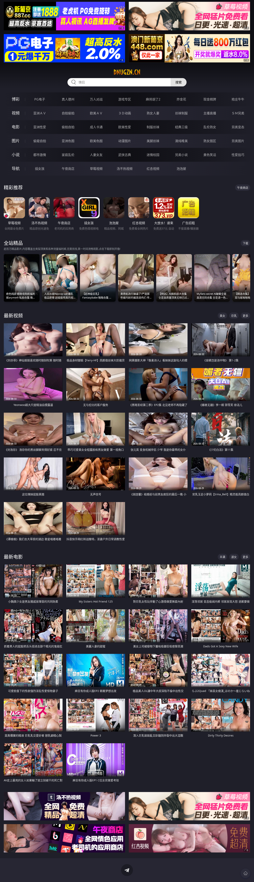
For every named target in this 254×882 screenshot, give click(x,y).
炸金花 (181, 99)
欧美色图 (96, 141)
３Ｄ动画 (124, 113)
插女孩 (39, 168)
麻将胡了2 (153, 99)
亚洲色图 (68, 141)
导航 (16, 168)
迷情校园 (153, 155)
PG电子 (39, 99)
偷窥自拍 (39, 141)
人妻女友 (96, 155)
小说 (16, 154)
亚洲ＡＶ (39, 113)
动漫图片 (124, 141)
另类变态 (238, 127)
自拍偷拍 (68, 113)
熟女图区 (209, 141)
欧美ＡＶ (96, 113)
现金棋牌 (209, 99)
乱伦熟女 (209, 127)
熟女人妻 (153, 113)
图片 (16, 140)
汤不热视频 (125, 168)
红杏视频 (153, 168)
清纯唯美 (181, 141)
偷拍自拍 (68, 127)
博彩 (16, 99)
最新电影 (13, 556)
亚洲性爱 (39, 127)
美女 (222, 316)
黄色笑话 (209, 155)
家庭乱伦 (68, 155)
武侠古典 (124, 155)
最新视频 (13, 315)
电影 (16, 127)
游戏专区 (124, 99)
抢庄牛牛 (238, 99)
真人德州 (68, 99)
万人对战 (96, 99)
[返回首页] (245, 873)
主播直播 (209, 113)
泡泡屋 (181, 168)
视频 (16, 113)
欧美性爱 (124, 127)
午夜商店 (68, 168)
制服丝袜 (153, 127)
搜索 (178, 82)
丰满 (222, 557)
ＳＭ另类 (238, 113)
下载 (245, 243)
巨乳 (234, 316)
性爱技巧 (238, 155)
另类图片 (238, 141)
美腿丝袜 (153, 141)
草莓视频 (96, 168)
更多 (245, 316)
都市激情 (39, 155)
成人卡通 (96, 127)
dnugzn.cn (127, 72)
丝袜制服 (181, 113)
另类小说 (181, 155)
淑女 (234, 557)
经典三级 (181, 127)
